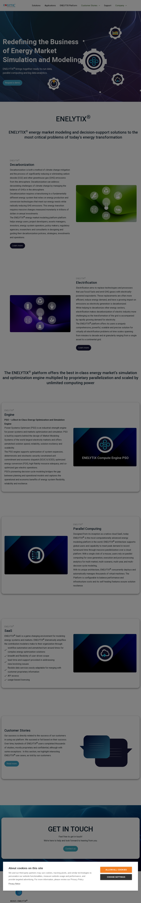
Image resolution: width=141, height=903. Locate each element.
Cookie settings (116, 877)
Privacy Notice (14, 884)
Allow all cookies (116, 870)
